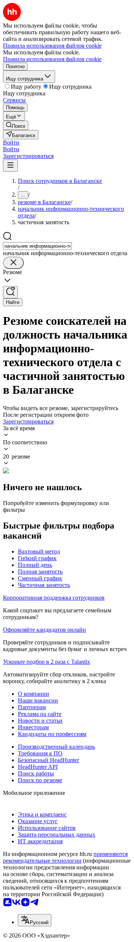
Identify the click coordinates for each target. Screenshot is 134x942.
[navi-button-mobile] (10, 165)
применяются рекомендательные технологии (65, 857)
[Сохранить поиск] (10, 292)
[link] (15, 125)
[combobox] (37, 246)
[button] (11, 142)
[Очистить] (13, 263)
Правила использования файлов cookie (52, 59)
